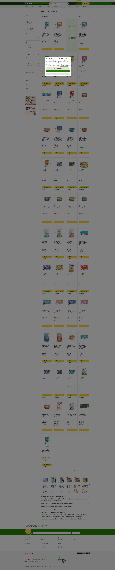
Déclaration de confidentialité (64, 66)
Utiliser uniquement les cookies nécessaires (57, 73)
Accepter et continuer (58, 71)
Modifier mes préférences (58, 68)
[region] (58, 66)
